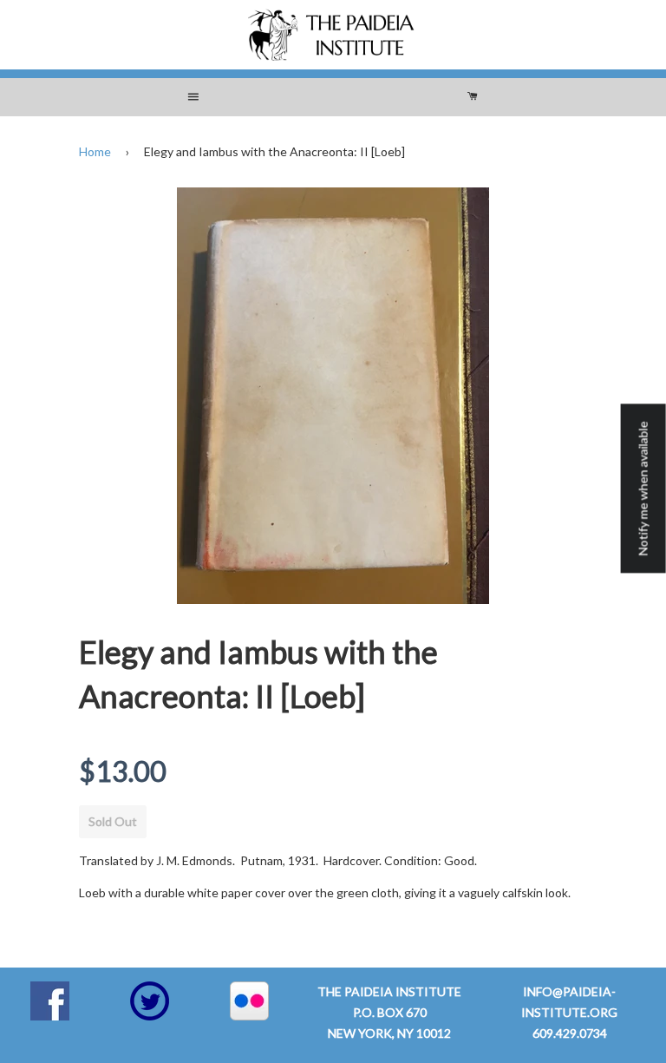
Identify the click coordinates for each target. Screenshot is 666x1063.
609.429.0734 (569, 1033)
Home (95, 151)
